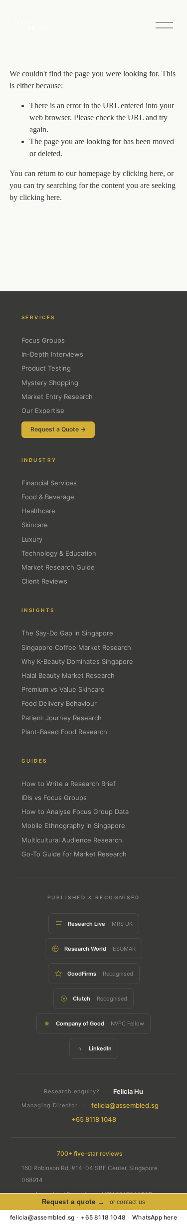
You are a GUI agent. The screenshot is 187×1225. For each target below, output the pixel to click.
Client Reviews (44, 581)
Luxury (31, 539)
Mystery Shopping (49, 383)
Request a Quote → (58, 429)
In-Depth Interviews (52, 354)
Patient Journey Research (61, 718)
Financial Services (49, 483)
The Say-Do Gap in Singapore (67, 633)
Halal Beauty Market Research (68, 675)
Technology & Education (58, 553)
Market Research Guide (58, 567)
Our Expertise (42, 410)
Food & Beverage (47, 497)
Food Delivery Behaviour (59, 703)
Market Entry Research (57, 397)
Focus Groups (43, 340)
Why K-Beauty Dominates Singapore (77, 661)
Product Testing (46, 368)
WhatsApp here (154, 1218)
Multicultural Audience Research (71, 840)
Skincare (34, 525)
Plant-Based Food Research (64, 732)
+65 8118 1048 (93, 1119)
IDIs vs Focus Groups (54, 798)
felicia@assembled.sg (125, 1105)
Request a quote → (73, 1202)
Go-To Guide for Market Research (74, 854)
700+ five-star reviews (89, 1153)
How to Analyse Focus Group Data (75, 812)
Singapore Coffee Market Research (76, 647)
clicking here (143, 173)
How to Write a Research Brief (68, 784)
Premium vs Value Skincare (63, 689)
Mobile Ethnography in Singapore (73, 825)
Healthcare (38, 511)
